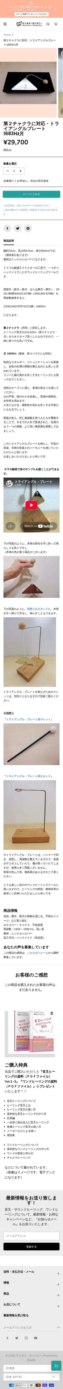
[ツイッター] (18, 228)
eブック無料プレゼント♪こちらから (31, 14)
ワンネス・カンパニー (29, 1355)
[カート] (55, 24)
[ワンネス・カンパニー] (30, 24)
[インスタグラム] (26, 1338)
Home (7, 35)
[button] (5, 24)
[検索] (48, 24)
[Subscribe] (58, 1328)
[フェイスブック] (7, 228)
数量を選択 (10, 163)
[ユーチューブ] (36, 1338)
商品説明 (9, 240)
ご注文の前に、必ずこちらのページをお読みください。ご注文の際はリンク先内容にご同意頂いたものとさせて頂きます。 (30, 209)
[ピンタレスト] (28, 228)
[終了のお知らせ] (55, 9)
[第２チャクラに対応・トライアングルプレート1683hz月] (28, 83)
